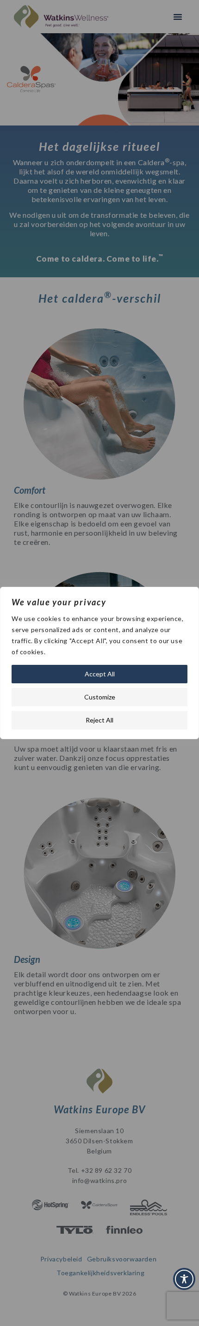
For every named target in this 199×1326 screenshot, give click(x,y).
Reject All (99, 720)
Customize (99, 697)
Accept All (100, 674)
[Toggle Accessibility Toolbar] (184, 1279)
